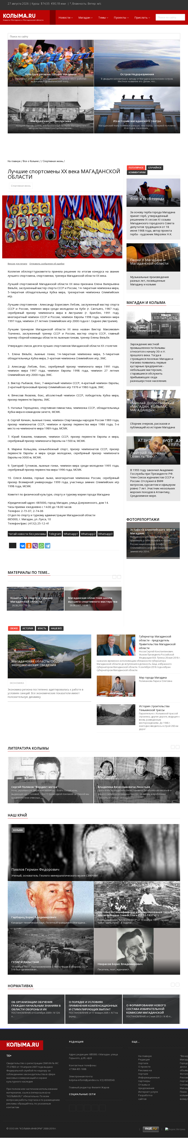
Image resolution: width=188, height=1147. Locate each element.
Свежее (14, 628)
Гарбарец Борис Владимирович (33, 917)
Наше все (56, 628)
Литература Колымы (28, 748)
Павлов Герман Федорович (35, 869)
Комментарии (137, 172)
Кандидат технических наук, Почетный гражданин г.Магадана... (49, 922)
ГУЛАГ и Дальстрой (25, 962)
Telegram (55, 534)
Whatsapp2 (88, 534)
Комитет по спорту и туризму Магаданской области (31, 599)
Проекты (120, 17)
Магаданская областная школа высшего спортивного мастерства (92, 599)
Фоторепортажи (142, 519)
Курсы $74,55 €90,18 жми (49, 3)
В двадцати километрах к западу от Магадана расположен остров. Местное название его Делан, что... (137, 80)
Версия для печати (17, 263)
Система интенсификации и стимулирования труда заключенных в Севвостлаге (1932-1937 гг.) (134, 913)
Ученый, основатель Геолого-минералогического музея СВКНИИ (54, 875)
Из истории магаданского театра (137, 121)
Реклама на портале (145, 1072)
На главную (14, 161)
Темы (102, 17)
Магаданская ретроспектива (50, 121)
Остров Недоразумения (137, 74)
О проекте (144, 1066)
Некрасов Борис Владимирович (120, 964)
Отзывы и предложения (146, 1086)
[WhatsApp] (41, 545)
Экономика (17, 683)
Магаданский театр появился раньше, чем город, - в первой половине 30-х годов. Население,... (137, 127)
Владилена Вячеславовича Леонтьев (124, 787)
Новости (64, 17)
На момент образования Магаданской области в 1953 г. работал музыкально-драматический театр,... (50, 80)
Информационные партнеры (149, 1079)
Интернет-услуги (148, 1091)
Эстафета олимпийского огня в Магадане (152, 531)
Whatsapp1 (71, 534)
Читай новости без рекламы (27, 534)
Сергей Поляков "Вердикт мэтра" (34, 787)
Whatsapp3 (105, 534)
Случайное (154, 167)
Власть (42, 628)
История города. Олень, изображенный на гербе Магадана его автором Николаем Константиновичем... (51, 127)
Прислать (141, 17)
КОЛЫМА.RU (19, 16)
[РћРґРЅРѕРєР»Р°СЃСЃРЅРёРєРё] (29, 545)
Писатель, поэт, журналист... (114, 969)
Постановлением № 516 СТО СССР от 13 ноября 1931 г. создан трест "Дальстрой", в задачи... (133, 921)
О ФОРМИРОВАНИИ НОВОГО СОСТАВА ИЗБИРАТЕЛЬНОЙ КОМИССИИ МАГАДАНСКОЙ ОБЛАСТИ (146, 1010)
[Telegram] (47, 545)
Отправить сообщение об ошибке (46, 263)
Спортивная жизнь (21, 186)
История (28, 628)
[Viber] (35, 545)
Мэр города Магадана (153, 677)
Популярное (136, 167)
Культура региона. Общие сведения (50, 74)
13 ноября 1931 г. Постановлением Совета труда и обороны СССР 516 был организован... (49, 968)
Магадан (84, 17)
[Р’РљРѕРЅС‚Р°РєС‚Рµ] (22, 545)
